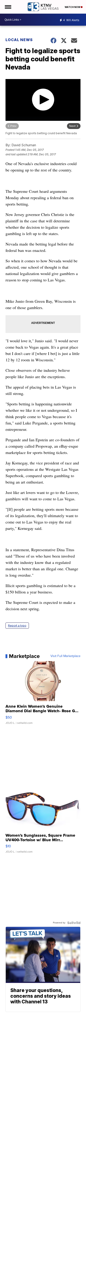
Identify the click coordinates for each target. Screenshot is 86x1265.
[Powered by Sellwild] (73, 922)
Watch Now (73, 7)
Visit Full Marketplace (65, 656)
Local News (19, 39)
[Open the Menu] (7, 6)
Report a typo (17, 625)
